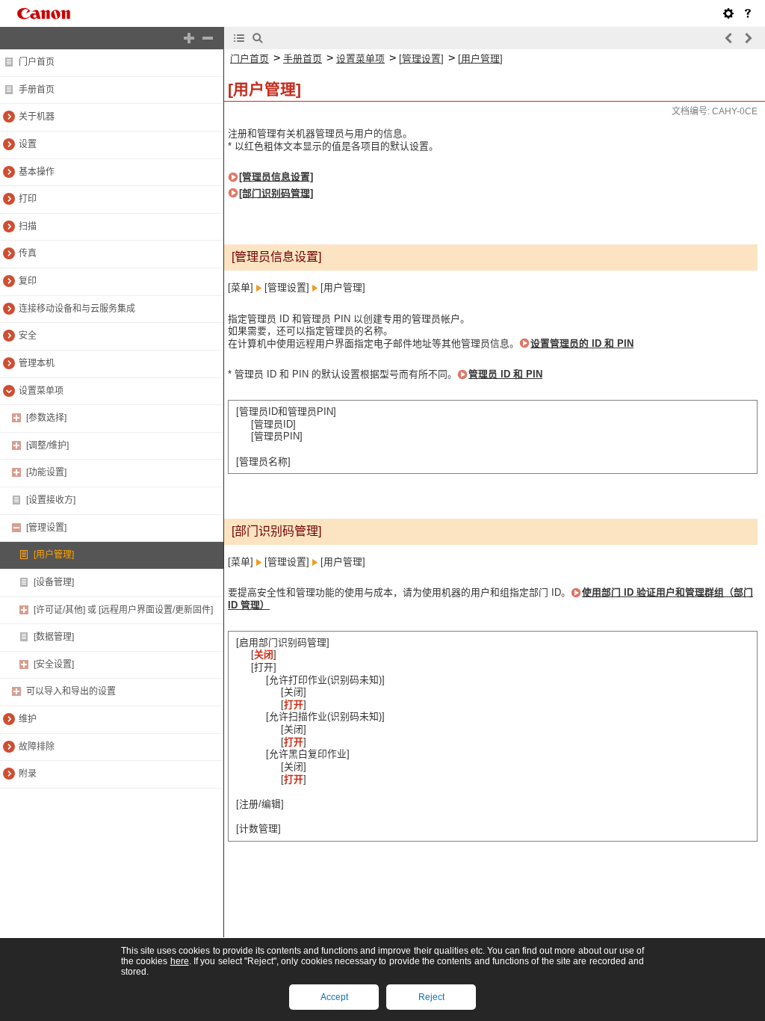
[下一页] (748, 38)
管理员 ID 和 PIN (505, 374)
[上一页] (729, 38)
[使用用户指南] (748, 13)
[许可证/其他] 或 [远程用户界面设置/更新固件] (123, 610)
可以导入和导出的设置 (71, 691)
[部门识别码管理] (276, 193)
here (179, 961)
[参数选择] (46, 418)
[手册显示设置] (728, 13)
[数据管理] (54, 637)
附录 (28, 773)
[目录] (239, 38)
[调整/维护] (47, 445)
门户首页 (37, 62)
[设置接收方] (50, 500)
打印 (28, 199)
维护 (28, 719)
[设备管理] (54, 582)
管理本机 (37, 363)
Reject (431, 997)
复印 (28, 281)
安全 (28, 335)
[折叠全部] (207, 38)
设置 (28, 144)
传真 (28, 253)
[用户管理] (54, 554)
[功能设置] (46, 472)
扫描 (28, 226)
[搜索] (258, 38)
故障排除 (37, 746)
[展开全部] (189, 38)
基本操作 (37, 172)
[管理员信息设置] (276, 176)
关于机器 (37, 116)
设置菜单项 (41, 391)
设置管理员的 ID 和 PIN (582, 343)
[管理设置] (46, 527)
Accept (334, 997)
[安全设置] (54, 664)
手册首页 (37, 89)
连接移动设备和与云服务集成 (77, 308)
